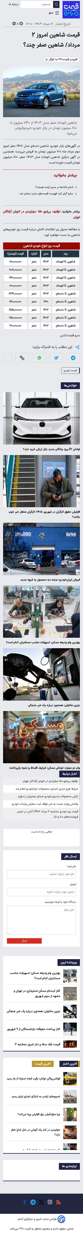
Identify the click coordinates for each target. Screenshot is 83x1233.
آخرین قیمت (43, 1064)
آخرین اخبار (70, 1064)
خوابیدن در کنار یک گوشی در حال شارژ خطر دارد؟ (35, 1132)
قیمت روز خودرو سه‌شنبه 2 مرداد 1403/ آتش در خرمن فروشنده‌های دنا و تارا (47, 814)
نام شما (71, 866)
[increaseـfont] (21, 23)
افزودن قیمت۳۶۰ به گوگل (63, 59)
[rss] (58, 1202)
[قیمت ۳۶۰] (71, 9)
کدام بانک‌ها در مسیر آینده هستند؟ (54, 187)
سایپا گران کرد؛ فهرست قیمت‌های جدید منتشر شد (46, 194)
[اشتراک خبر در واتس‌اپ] (39, 358)
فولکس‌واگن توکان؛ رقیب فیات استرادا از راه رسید (33, 1079)
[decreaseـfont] (14, 23)
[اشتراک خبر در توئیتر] (56, 357)
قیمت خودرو (70, 370)
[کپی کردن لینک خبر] (22, 357)
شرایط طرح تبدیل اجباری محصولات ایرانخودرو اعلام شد (46, 789)
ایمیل (73, 884)
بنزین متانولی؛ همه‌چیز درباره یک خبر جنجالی (54, 705)
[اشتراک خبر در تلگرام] (73, 357)
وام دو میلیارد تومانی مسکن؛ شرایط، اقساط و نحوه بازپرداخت (44, 768)
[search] (56, 4)
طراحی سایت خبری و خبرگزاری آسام (37, 1219)
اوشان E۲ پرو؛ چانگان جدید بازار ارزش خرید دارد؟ (51, 449)
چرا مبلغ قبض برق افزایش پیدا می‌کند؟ (39, 1114)
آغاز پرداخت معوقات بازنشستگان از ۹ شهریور (33, 1029)
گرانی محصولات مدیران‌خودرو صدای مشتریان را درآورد (48, 796)
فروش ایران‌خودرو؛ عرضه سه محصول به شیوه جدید (50, 580)
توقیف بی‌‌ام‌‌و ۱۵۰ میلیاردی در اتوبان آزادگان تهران (50, 781)
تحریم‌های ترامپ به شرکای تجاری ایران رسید (36, 1097)
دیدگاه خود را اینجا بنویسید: (60, 902)
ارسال (24, 941)
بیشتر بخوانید (65, 175)
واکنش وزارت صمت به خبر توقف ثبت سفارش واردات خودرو (45, 804)
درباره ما (14, 4)
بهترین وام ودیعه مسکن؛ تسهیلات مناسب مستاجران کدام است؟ (43, 642)
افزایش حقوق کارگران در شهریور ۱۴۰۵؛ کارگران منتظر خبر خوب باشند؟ (44, 514)
